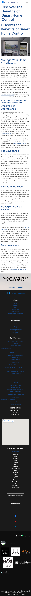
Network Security (15, 373)
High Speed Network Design (15, 371)
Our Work (15, 305)
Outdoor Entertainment (15, 365)
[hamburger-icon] (27, 2)
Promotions (15, 311)
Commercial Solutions (15, 395)
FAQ (15, 324)
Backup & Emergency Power (15, 389)
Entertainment (15, 352)
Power (15, 383)
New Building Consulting (8, 400)
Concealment (15, 363)
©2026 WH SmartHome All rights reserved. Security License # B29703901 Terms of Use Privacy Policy (15, 592)
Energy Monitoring (15, 391)
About (15, 307)
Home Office (15, 397)
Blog (15, 327)
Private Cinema (15, 359)
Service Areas (15, 451)
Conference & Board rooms (15, 402)
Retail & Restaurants (15, 404)
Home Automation (15, 341)
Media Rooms (16, 357)
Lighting (15, 343)
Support (15, 332)
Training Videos (15, 330)
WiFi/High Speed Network (15, 368)
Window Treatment (15, 346)
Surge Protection (15, 387)
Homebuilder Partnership (15, 313)
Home (15, 303)
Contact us (15, 309)
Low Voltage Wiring (15, 385)
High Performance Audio (15, 355)
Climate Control (6, 348)
